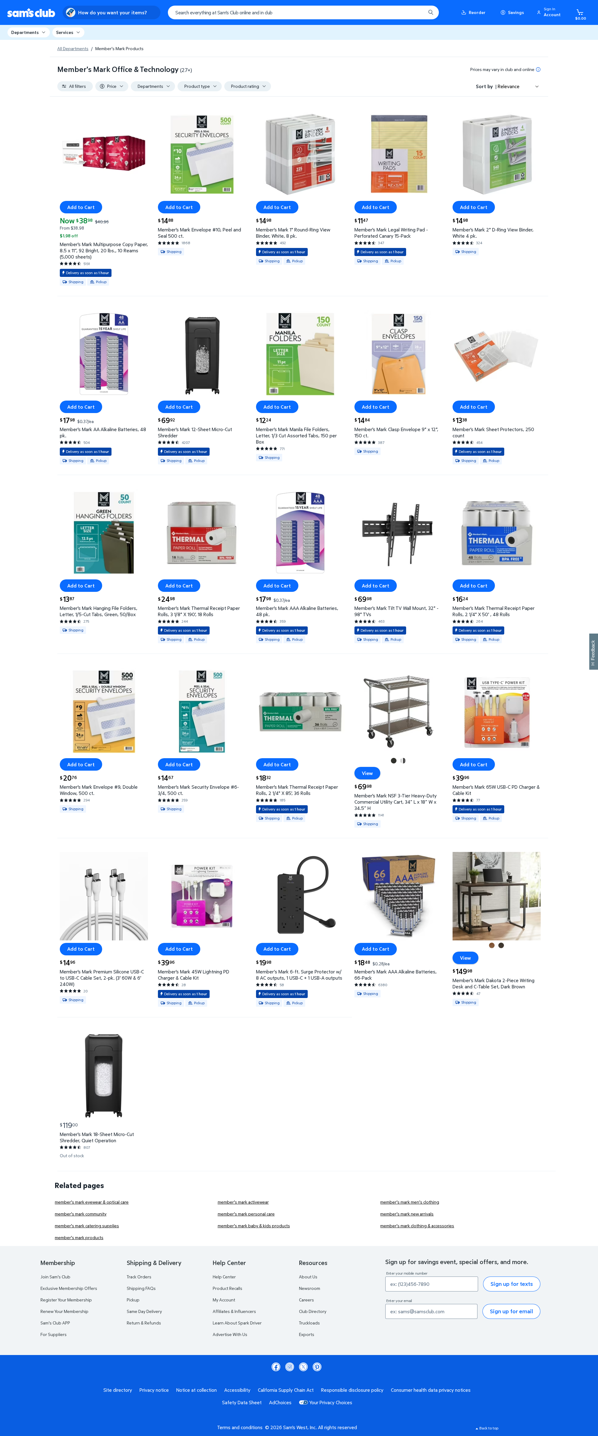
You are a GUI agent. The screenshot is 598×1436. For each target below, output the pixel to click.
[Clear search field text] (416, 12)
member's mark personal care (246, 1214)
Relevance (509, 86)
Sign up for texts (512, 1284)
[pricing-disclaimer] (538, 69)
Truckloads (309, 1323)
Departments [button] (25, 32)
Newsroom (309, 1288)
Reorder (477, 12)
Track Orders (139, 1277)
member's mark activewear (243, 1202)
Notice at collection (196, 1389)
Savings (516, 12)
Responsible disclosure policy (352, 1389)
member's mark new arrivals (407, 1214)
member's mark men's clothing (409, 1202)
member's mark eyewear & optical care (92, 1202)
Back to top (488, 1428)
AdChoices (280, 1402)
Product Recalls (227, 1288)
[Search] (431, 12)
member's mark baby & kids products (254, 1226)
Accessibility (237, 1389)
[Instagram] (289, 1366)
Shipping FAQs (141, 1288)
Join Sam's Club (55, 1277)
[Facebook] (276, 1366)
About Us (308, 1277)
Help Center (224, 1277)
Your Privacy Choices (330, 1402)
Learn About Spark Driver (237, 1323)
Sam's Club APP (55, 1323)
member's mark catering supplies (87, 1226)
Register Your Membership (66, 1300)
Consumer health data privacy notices (431, 1389)
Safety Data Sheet (242, 1402)
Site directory (117, 1389)
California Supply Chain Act (286, 1389)
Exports (306, 1334)
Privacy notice (154, 1389)
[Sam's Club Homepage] (31, 12)
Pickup (133, 1300)
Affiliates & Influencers (234, 1311)
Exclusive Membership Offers (68, 1288)
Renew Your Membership (64, 1311)
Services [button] (64, 32)
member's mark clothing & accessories (417, 1226)
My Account (224, 1300)
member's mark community (81, 1214)
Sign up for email (511, 1311)
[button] (550, 12)
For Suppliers (53, 1334)
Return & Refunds (144, 1323)
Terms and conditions (240, 1427)
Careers (306, 1300)
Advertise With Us (230, 1334)
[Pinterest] (317, 1366)
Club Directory (312, 1311)
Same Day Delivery (144, 1311)
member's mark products (79, 1237)
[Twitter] (303, 1366)
